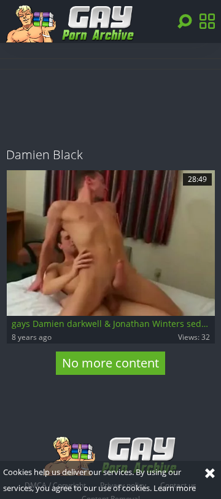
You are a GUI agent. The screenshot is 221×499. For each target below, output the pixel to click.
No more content (110, 363)
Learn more (174, 487)
